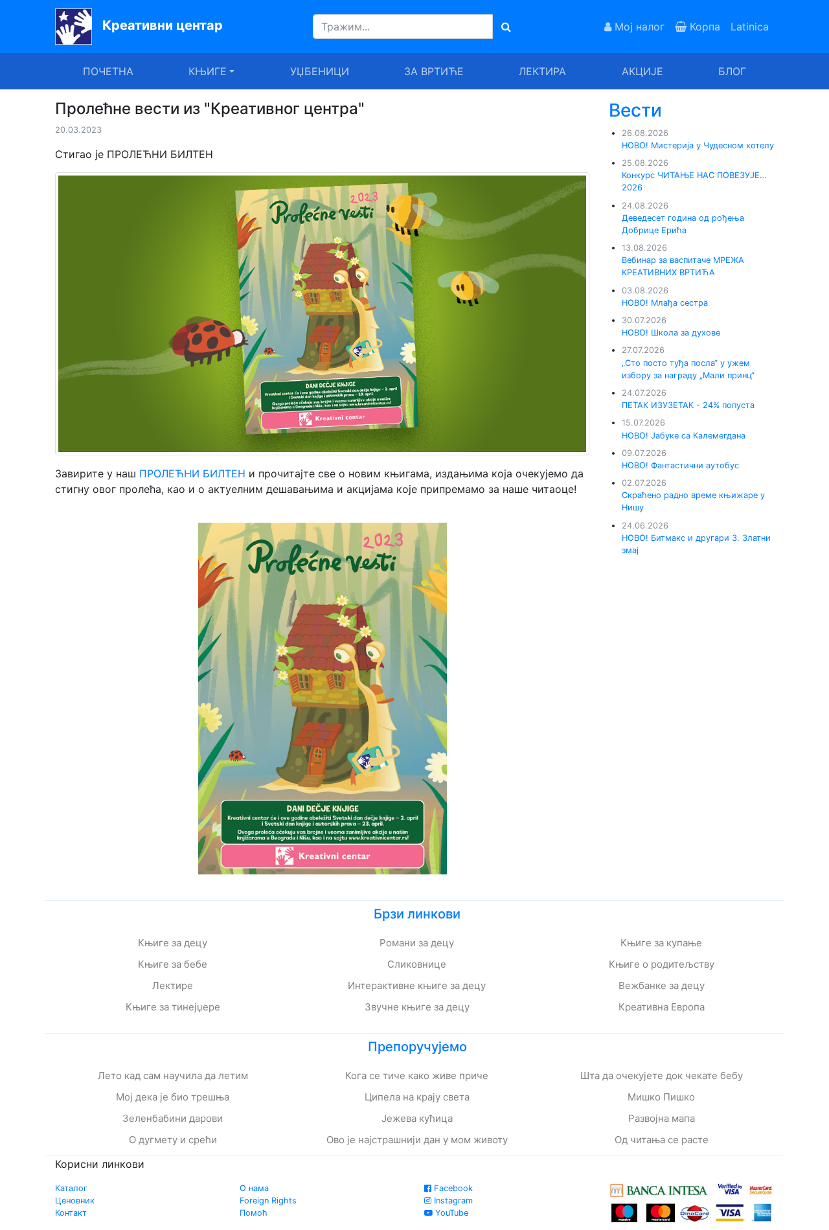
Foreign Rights (268, 1200)
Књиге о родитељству (661, 964)
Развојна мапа (661, 1118)
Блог (732, 71)
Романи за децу (417, 943)
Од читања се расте (662, 1139)
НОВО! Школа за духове (671, 332)
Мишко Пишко (661, 1097)
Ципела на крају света (417, 1097)
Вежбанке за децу (662, 985)
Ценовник (75, 1200)
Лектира (542, 71)
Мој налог (637, 26)
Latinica (750, 26)
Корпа (703, 26)
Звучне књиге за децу (417, 1007)
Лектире (172, 985)
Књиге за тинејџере (173, 1007)
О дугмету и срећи (173, 1139)
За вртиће (434, 71)
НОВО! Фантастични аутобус (680, 465)
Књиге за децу (172, 943)
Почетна (108, 71)
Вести (635, 110)
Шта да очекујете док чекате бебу (661, 1075)
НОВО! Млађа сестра (665, 303)
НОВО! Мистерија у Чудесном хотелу (698, 145)
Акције (642, 71)
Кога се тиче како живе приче (416, 1075)
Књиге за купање (661, 943)
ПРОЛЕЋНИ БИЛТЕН (194, 473)
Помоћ (253, 1213)
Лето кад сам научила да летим (173, 1075)
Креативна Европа (662, 1007)
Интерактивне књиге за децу (417, 985)
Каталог (71, 1188)
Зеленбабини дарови (172, 1118)
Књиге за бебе (172, 964)
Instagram (452, 1200)
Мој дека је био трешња (172, 1097)
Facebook (452, 1188)
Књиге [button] (207, 71)
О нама (254, 1188)
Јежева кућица (417, 1118)
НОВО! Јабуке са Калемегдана (683, 435)
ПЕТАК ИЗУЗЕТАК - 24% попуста (688, 405)
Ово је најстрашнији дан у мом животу (417, 1139)
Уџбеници (319, 71)
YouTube (450, 1213)
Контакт (71, 1213)
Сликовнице (416, 964)
